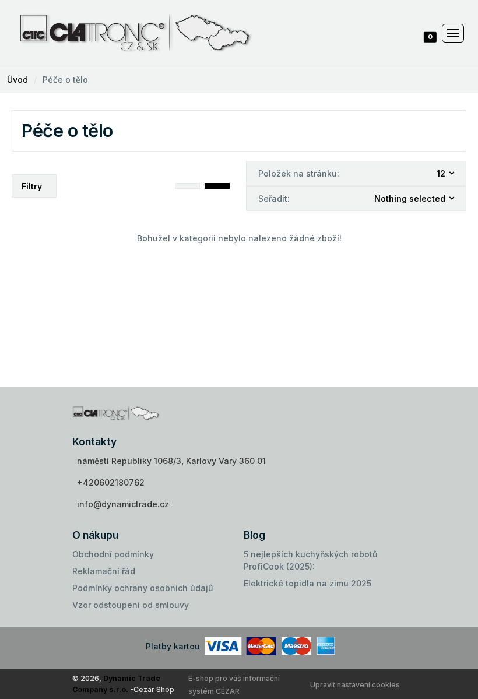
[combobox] (446, 173)
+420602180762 (111, 482)
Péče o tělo (65, 80)
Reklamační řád (103, 571)
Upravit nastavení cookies (355, 684)
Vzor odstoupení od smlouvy (130, 605)
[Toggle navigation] (453, 33)
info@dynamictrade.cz (123, 504)
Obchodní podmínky (113, 554)
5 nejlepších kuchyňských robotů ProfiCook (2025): (310, 560)
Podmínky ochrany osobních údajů (142, 588)
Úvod (17, 80)
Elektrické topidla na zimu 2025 (307, 583)
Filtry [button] (32, 186)
